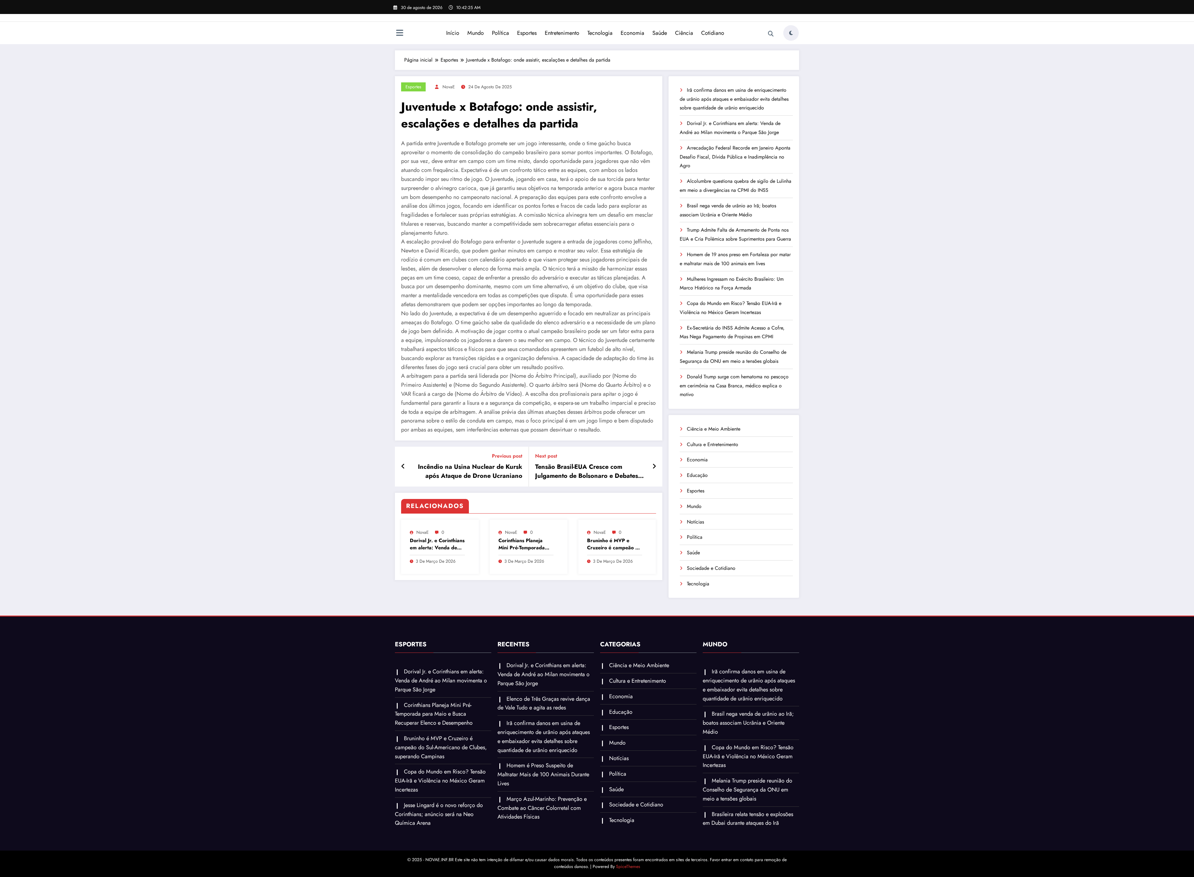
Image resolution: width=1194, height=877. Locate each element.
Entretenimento (562, 33)
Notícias (695, 521)
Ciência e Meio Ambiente (713, 428)
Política (500, 33)
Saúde (659, 33)
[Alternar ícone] (399, 33)
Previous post (507, 456)
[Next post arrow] (654, 467)
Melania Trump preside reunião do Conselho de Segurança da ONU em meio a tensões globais (747, 790)
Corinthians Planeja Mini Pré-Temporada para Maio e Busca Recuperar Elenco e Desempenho (521, 544)
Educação (697, 475)
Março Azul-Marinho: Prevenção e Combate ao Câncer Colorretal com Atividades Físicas (542, 808)
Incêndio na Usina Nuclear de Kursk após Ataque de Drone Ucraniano (470, 471)
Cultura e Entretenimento (712, 444)
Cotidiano (712, 33)
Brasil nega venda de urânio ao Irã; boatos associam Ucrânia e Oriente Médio (748, 723)
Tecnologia (600, 33)
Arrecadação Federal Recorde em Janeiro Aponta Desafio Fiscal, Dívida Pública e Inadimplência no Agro (735, 156)
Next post (546, 456)
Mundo (475, 33)
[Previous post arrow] (403, 467)
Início (452, 33)
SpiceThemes (628, 866)
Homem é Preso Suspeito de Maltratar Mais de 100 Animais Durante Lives (543, 774)
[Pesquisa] (771, 34)
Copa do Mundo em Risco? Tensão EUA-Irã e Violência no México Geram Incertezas (440, 781)
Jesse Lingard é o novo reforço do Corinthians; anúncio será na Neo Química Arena (439, 814)
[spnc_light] (791, 33)
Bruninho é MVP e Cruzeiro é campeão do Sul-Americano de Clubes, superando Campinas (614, 544)
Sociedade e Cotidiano (711, 568)
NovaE (448, 87)
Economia (632, 33)
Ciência (684, 33)
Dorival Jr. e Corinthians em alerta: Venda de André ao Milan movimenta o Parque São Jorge (437, 544)
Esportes (527, 33)
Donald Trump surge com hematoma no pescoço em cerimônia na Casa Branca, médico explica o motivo (734, 385)
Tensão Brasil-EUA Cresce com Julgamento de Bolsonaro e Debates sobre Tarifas (586, 471)
